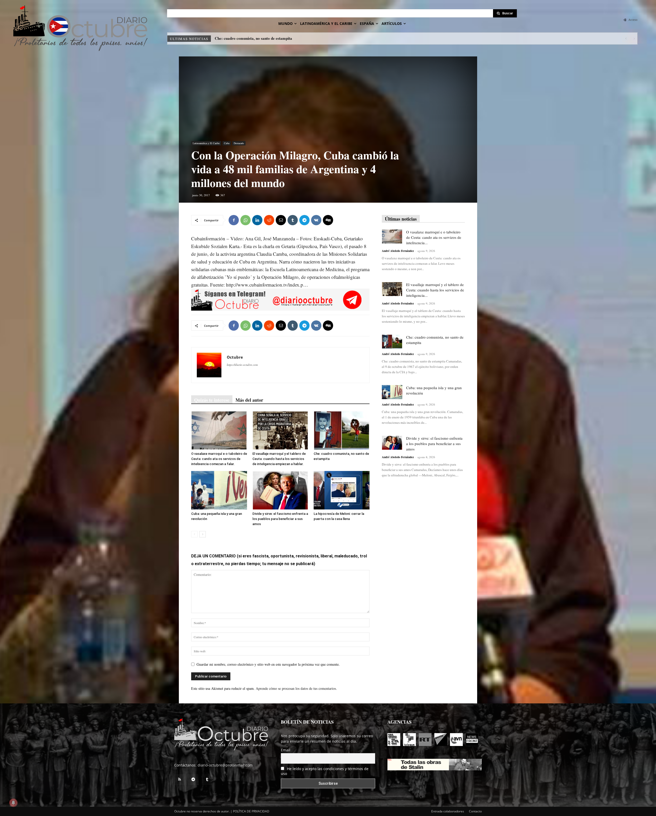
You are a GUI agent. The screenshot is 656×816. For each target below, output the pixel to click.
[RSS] (179, 779)
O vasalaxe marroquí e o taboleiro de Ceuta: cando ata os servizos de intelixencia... (433, 237)
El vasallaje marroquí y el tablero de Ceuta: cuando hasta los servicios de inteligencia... (435, 290)
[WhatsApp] (245, 220)
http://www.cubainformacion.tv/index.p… (267, 284)
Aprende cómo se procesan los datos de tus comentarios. (296, 688)
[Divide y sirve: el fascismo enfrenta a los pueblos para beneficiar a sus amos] (280, 490)
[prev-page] (194, 534)
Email (285, 750)
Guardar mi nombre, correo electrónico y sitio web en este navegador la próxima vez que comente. (268, 664)
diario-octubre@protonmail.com (225, 765)
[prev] (626, 38)
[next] (634, 38)
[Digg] (328, 220)
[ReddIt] (269, 220)
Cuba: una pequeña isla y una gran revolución (253, 38)
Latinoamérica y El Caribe (206, 143)
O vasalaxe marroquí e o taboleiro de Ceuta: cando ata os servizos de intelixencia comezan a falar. (219, 459)
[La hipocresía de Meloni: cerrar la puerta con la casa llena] (342, 490)
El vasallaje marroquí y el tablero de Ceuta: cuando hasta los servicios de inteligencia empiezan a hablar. (279, 459)
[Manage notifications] (13, 803)
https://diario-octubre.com (242, 365)
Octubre (235, 357)
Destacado (239, 143)
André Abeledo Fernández (398, 251)
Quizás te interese (211, 400)
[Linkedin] (257, 220)
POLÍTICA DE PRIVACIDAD (251, 811)
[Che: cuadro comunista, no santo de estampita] (342, 430)
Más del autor (249, 400)
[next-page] (202, 534)
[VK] (316, 220)
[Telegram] (304, 220)
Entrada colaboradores (447, 811)
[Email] (281, 220)
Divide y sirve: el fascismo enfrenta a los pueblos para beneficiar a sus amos (280, 519)
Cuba (226, 143)
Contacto (475, 811)
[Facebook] (234, 220)
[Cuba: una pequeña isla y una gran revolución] (219, 490)
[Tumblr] (293, 220)
